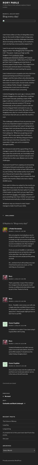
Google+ (15, 194)
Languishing (7, 429)
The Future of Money (9, 421)
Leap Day (6, 425)
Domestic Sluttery (18, 57)
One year (6, 439)
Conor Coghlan (14, 323)
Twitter (23, 194)
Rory (17, 14)
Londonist (15, 55)
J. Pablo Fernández (15, 229)
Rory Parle (11, 2)
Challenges (9, 215)
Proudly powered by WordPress (12, 460)
